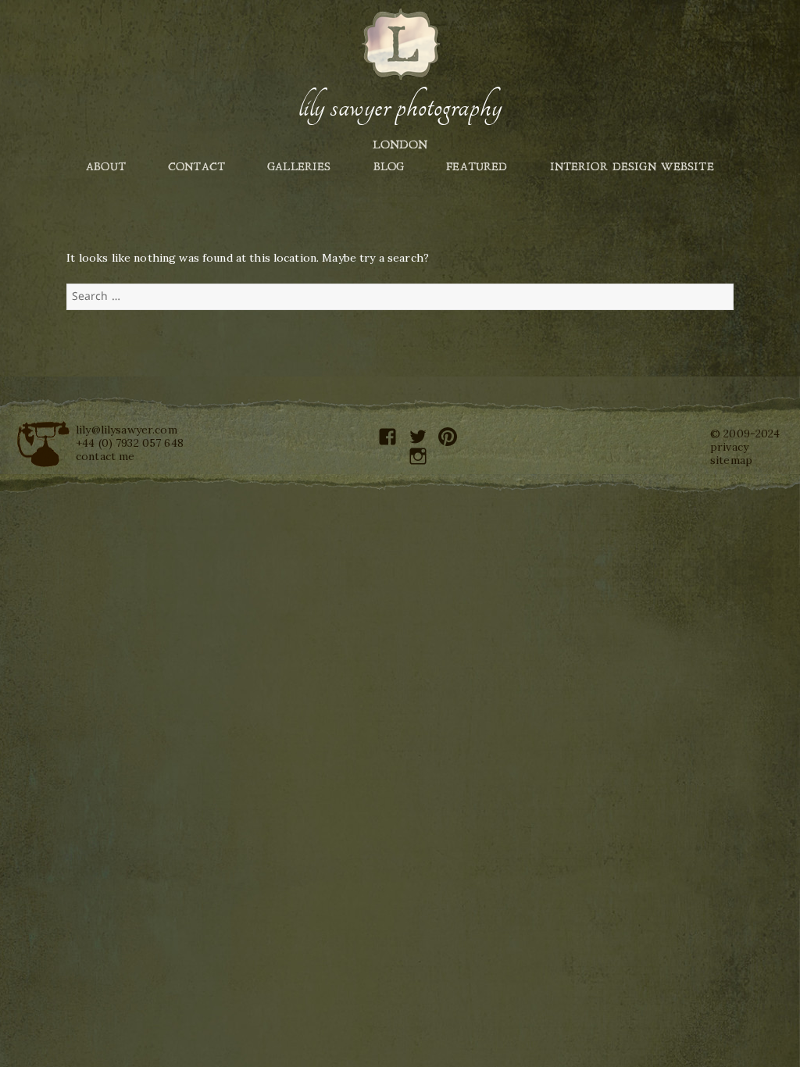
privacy (729, 447)
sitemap (731, 460)
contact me (105, 456)
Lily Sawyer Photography (400, 107)
